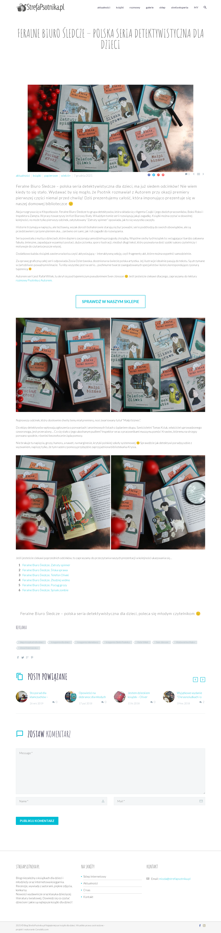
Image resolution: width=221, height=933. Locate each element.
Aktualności (90, 883)
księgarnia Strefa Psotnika (118, 642)
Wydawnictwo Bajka (185, 642)
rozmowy (135, 7)
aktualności (103, 7)
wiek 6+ (66, 175)
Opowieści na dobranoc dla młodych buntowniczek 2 (92, 697)
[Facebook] (149, 175)
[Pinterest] (163, 175)
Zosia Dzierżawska (29, 648)
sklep (162, 7)
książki (120, 7)
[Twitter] (153, 175)
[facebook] (200, 925)
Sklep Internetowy (94, 876)
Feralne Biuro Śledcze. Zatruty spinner (46, 565)
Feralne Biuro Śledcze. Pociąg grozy (44, 585)
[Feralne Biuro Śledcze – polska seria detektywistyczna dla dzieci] (63, 365)
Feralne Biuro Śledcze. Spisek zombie (45, 590)
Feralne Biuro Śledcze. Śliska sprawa (45, 570)
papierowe (51, 175)
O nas (86, 890)
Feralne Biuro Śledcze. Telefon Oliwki (45, 575)
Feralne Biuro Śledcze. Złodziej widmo (46, 580)
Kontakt (88, 897)
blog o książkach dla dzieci (31, 642)
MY (196, 7)
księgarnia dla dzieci (60, 642)
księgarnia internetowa (87, 642)
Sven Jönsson (162, 642)
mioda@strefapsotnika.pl (175, 878)
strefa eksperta (179, 7)
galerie (150, 7)
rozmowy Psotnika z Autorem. (34, 280)
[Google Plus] (158, 175)
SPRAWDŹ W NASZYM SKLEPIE (110, 301)
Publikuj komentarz (37, 821)
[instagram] (204, 925)
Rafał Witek (143, 642)
